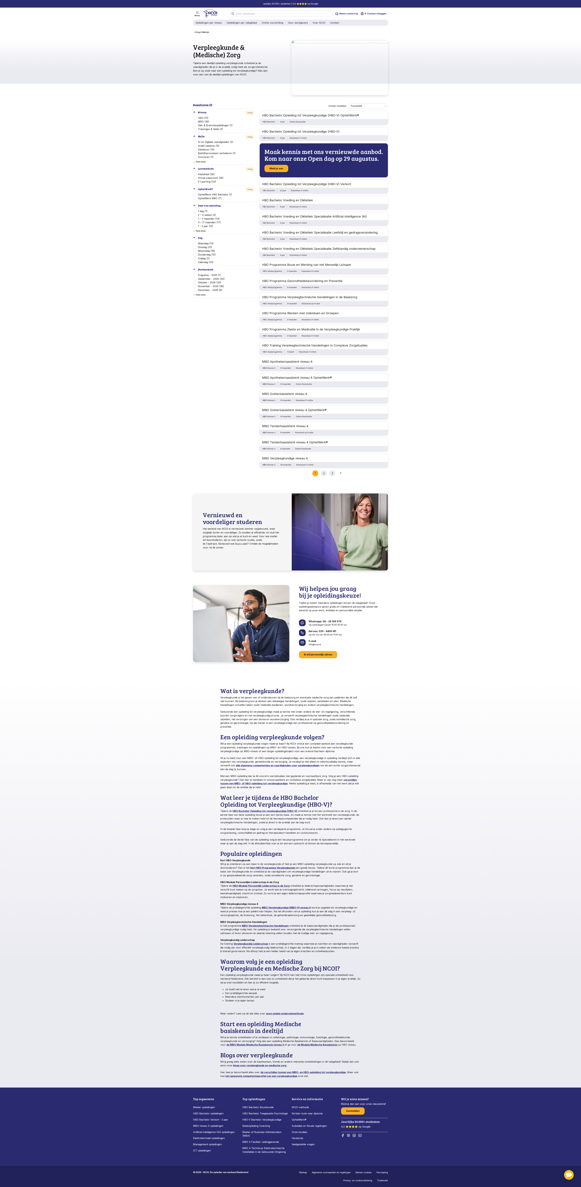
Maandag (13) (205, 243)
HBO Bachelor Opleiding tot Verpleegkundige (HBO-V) (301, 131)
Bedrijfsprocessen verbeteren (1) (217, 153)
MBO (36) (203, 121)
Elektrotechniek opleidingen (209, 1138)
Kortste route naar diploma (307, 1113)
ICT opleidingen (202, 1150)
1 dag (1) (202, 211)
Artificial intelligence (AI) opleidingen (214, 1132)
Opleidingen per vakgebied (242, 22)
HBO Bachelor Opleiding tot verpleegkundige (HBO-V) (265, 811)
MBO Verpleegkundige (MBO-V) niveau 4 (286, 907)
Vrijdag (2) (204, 258)
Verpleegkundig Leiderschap (250, 943)
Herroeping (382, 1172)
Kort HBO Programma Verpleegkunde (272, 867)
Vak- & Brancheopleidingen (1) (215, 125)
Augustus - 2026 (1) (209, 275)
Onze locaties (299, 1132)
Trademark (382, 1180)
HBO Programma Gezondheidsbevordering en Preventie (302, 281)
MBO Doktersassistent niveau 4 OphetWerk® (294, 410)
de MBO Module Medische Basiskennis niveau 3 (255, 1044)
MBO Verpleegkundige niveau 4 (285, 458)
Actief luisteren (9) (208, 145)
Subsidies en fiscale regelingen (309, 1125)
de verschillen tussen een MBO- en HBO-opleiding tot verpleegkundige (303, 1072)
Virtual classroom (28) (210, 177)
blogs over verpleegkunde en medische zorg (259, 1065)
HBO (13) (203, 117)
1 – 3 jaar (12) (205, 226)
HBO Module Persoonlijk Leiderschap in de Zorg (261, 885)
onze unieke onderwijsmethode (285, 1013)
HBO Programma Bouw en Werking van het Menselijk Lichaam (306, 265)
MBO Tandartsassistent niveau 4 (285, 426)
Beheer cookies (364, 1172)
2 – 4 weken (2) (207, 214)
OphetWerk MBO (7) (210, 198)
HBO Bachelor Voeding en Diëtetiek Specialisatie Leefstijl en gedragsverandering (320, 232)
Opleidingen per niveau (208, 22)
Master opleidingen (204, 1107)
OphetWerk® (299, 1119)
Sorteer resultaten (337, 106)
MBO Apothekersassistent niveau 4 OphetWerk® (297, 377)
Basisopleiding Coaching (256, 1125)
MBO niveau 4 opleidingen (208, 1125)
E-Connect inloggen (375, 13)
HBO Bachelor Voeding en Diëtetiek (287, 200)
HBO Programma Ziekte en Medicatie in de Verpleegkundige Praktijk (311, 329)
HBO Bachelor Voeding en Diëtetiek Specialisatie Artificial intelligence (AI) (314, 216)
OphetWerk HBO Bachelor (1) (215, 194)
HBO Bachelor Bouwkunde (258, 1107)
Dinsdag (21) (205, 247)
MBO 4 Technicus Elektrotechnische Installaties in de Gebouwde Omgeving (264, 1150)
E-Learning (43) (207, 181)
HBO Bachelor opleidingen (208, 1113)
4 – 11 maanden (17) (209, 222)
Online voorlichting (272, 22)
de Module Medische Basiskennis (317, 1044)
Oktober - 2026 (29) (209, 282)
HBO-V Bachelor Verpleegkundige (261, 1119)
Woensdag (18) (206, 250)
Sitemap (303, 1172)
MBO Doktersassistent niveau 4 (284, 394)
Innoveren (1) (205, 156)
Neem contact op (348, 13)
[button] (569, 1175)
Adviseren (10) (206, 149)
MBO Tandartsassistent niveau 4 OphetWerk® (295, 442)
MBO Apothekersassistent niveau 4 (287, 361)
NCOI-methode (300, 1107)
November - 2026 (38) (211, 286)
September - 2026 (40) (211, 278)
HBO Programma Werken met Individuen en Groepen (300, 313)
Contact (334, 22)
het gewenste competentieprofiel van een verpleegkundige (261, 1076)
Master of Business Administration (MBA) (262, 1134)
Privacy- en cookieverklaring (357, 1180)
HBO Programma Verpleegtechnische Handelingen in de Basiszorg (309, 297)
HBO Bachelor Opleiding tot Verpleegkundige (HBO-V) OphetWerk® (310, 115)
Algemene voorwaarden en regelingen (331, 1172)
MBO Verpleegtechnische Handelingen (265, 925)
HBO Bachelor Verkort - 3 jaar (210, 1119)
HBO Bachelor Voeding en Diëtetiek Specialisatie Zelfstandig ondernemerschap (319, 249)
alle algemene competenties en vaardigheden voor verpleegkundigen (278, 765)
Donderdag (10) (207, 254)
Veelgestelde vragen (303, 1144)
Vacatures (297, 1138)
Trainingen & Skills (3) (210, 129)
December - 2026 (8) (210, 290)
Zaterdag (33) (205, 262)
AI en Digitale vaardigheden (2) (215, 141)
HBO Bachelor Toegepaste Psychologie (265, 1113)
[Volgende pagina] (341, 473)
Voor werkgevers (298, 22)
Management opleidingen (207, 1144)
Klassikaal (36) (206, 174)
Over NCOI (319, 22)
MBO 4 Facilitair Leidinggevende (260, 1141)
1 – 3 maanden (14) (209, 218)
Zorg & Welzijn (202, 32)
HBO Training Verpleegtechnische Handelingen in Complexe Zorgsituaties (315, 345)
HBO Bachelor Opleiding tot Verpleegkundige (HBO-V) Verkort (306, 184)
